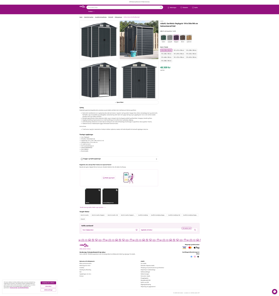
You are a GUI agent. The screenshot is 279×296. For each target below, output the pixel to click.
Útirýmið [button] (83, 219)
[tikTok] (198, 256)
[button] (93, 196)
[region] (30, 287)
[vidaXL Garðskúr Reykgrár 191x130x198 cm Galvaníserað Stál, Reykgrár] (99, 39)
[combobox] (124, 7)
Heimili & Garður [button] (85, 215)
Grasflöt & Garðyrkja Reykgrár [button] (158, 215)
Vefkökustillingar (145, 272)
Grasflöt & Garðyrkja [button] (143, 215)
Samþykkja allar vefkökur (48, 282)
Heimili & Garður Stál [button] (113, 215)
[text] (165, 68)
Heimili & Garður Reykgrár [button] (98, 215)
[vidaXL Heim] (82, 7)
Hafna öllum (48, 286)
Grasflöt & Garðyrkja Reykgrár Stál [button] (190, 215)
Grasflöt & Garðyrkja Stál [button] (174, 215)
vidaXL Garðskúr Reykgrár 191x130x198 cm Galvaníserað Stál (179, 24)
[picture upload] (128, 177)
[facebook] (191, 256)
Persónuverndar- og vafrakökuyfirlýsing (19, 287)
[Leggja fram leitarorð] (161, 7)
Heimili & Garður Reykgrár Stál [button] (128, 215)
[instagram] (195, 256)
